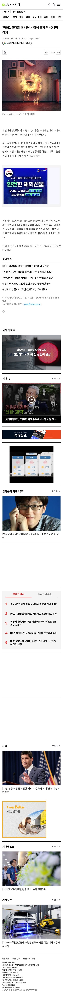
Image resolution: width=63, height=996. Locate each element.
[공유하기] (49, 5)
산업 (28, 17)
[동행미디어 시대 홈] (11, 4)
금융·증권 (37, 17)
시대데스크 (8, 846)
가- (46, 52)
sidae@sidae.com (32, 304)
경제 (21, 17)
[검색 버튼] (54, 4)
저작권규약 (16, 959)
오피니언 (6, 17)
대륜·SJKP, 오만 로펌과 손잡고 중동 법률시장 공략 (26, 283)
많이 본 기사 (18, 594)
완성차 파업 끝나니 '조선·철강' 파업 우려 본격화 (25, 289)
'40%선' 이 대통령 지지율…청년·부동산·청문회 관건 (27, 277)
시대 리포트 (8, 330)
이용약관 (5, 959)
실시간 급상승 (44, 594)
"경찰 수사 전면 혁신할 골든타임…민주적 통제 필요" (27, 272)
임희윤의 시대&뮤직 (13, 491)
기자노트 (7, 900)
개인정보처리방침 (29, 959)
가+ (58, 52)
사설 (4, 746)
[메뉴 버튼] (59, 5)
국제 (46, 17)
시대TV (6, 378)
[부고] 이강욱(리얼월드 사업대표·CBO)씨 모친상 (25, 266)
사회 (53, 17)
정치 (15, 17)
